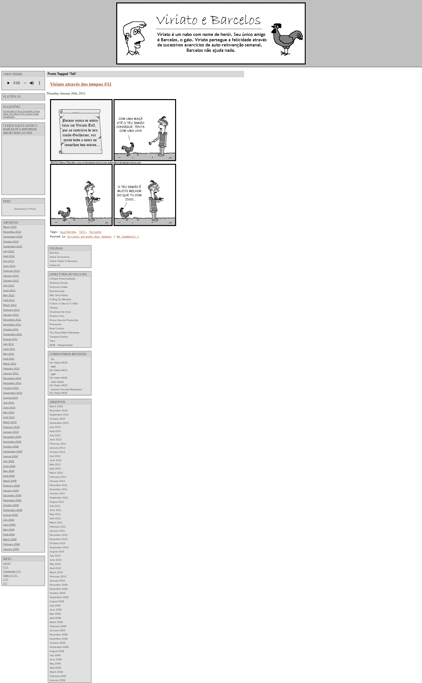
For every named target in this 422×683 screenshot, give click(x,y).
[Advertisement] (23, 164)
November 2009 (12, 441)
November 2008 (12, 500)
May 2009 (8, 471)
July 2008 (8, 519)
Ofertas (54, 307)
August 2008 (10, 515)
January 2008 (11, 549)
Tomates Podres (59, 336)
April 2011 (8, 358)
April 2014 (9, 256)
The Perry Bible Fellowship (64, 332)
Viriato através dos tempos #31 (81, 84)
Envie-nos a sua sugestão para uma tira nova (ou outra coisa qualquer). (21, 114)
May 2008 (8, 529)
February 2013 (11, 270)
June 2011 (9, 349)
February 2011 (11, 368)
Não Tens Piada (59, 295)
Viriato (95, 232)
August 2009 (10, 456)
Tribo (52, 341)
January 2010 (11, 432)
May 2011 (8, 353)
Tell (82, 232)
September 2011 (12, 334)
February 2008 (11, 544)
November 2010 (12, 383)
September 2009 (12, 451)
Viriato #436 (60, 362)
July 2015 (8, 251)
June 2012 (9, 290)
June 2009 (9, 466)
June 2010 (9, 407)
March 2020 (10, 227)
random (54, 252)
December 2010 (12, 378)
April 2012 (9, 300)
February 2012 (11, 310)
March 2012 (10, 305)
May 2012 (8, 295)
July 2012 (8, 285)
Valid (10, 575)
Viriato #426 (60, 377)
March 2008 (10, 539)
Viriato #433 (60, 370)
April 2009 (9, 476)
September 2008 (12, 510)
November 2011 (12, 324)
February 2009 (11, 485)
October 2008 (11, 505)
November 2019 (12, 231)
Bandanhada (57, 291)
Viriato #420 (60, 385)
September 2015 (12, 246)
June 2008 (9, 524)
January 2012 (11, 314)
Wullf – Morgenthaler (61, 345)
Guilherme (68, 232)
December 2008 (12, 495)
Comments (12, 571)
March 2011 (9, 363)
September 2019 (12, 236)
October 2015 (11, 241)
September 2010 (12, 393)
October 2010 (11, 388)
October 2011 (11, 329)
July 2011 (8, 344)
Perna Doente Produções (64, 320)
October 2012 (11, 280)
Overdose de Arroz (60, 311)
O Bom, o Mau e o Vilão (64, 303)
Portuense (55, 324)
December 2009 (12, 436)
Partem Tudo (57, 316)
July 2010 (8, 402)
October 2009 (11, 446)
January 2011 (11, 373)
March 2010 (10, 422)
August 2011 (10, 339)
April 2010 (9, 417)
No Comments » (128, 236)
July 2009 (8, 461)
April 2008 (9, 534)
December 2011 (12, 319)
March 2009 (10, 480)
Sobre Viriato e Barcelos (63, 261)
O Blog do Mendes (60, 299)
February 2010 (11, 427)
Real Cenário (57, 328)
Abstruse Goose (59, 282)
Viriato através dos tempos (89, 236)
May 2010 (8, 412)
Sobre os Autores (60, 257)
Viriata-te (55, 265)
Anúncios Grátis (58, 287)
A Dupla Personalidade (62, 278)
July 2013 (8, 261)
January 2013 (11, 275)
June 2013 (9, 266)
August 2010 (10, 397)
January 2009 (11, 490)
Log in (7, 563)
